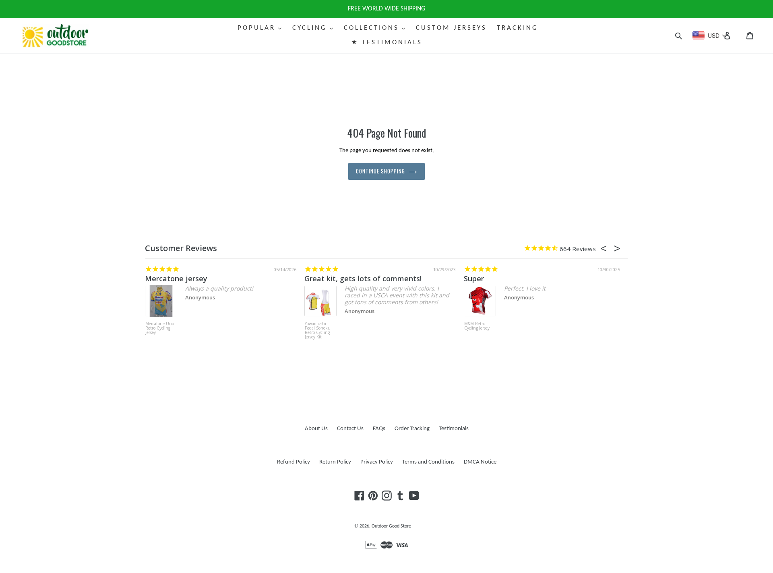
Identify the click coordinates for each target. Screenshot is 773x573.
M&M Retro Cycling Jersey (477, 326)
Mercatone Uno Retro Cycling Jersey (159, 328)
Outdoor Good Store (391, 526)
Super (474, 278)
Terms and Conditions (428, 462)
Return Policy (335, 462)
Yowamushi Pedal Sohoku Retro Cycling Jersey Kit (318, 331)
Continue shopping (380, 171)
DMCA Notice (480, 462)
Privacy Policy (376, 462)
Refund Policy (293, 462)
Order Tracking (412, 429)
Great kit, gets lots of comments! (363, 278)
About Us (316, 429)
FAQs (379, 429)
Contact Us (350, 429)
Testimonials (454, 429)
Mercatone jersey (176, 278)
